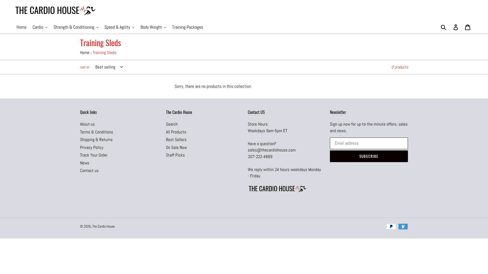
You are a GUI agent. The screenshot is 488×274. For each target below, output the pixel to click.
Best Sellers (176, 139)
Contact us (89, 170)
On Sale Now (176, 147)
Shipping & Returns (96, 139)
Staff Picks (175, 155)
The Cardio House (103, 226)
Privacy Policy (91, 147)
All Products (176, 132)
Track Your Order (94, 155)
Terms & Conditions (96, 132)
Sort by (85, 67)
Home (84, 52)
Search (172, 124)
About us (87, 124)
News (84, 163)
